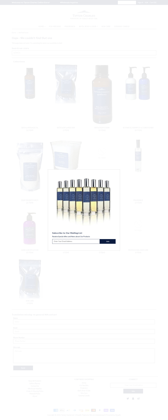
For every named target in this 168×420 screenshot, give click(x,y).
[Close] (118, 171)
